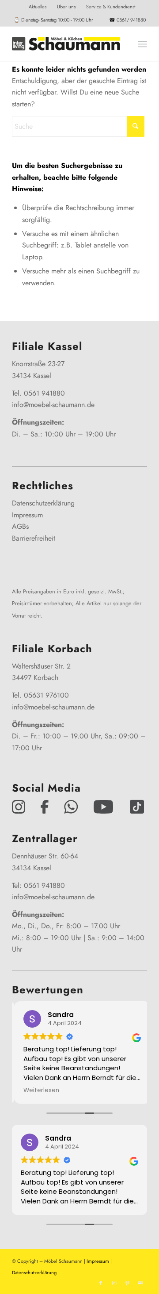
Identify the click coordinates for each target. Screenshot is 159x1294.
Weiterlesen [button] (39, 1090)
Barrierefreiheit (33, 538)
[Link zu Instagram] (114, 1283)
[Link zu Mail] (140, 1283)
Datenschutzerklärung (43, 503)
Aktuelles (37, 6)
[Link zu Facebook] (100, 1283)
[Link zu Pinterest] (127, 1283)
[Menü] (142, 44)
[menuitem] (37, 6)
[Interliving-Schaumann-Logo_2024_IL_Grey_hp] (66, 44)
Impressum (27, 515)
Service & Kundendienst (110, 6)
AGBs (20, 526)
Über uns (66, 6)
